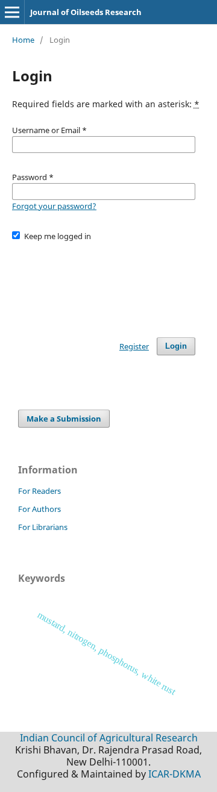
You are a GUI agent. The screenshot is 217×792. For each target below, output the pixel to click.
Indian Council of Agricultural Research (109, 737)
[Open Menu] (12, 12)
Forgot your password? (54, 206)
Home (23, 39)
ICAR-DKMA (174, 774)
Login (176, 346)
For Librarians (43, 527)
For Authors (39, 509)
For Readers (39, 490)
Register (134, 346)
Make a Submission (64, 418)
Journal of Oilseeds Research (86, 12)
